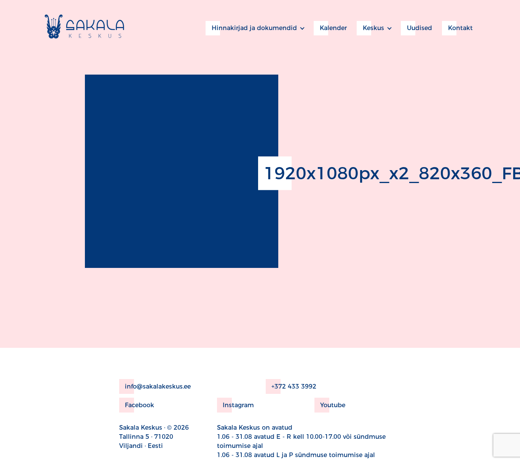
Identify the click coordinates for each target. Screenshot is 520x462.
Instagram (238, 405)
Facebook (139, 405)
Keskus (373, 28)
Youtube (332, 405)
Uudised (419, 28)
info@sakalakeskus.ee (158, 386)
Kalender (333, 28)
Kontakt (460, 28)
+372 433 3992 (293, 386)
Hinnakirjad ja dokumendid (254, 28)
